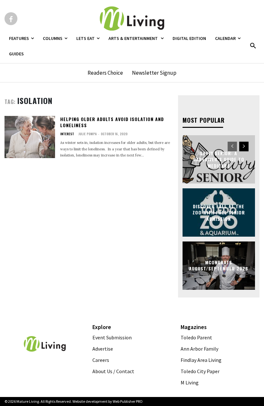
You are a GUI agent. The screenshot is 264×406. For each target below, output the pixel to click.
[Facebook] (11, 18)
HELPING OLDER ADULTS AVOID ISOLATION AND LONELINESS (112, 122)
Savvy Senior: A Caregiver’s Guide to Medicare (218, 159)
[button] (253, 46)
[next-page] (244, 146)
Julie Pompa (87, 133)
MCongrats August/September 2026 (218, 265)
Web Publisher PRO (128, 401)
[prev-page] (232, 146)
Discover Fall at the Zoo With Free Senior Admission (219, 212)
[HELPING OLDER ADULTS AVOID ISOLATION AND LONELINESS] (30, 137)
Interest (67, 134)
